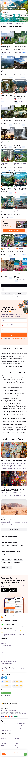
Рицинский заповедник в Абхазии (7, 72)
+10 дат (10, 147)
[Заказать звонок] (25, 2)
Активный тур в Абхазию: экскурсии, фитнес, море (7, 252)
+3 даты (11, 217)
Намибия (17, 747)
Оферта (2, 710)
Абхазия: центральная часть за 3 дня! (19, 121)
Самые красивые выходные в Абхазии (6, 274)
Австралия (3, 738)
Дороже (16, 28)
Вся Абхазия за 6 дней (6, 95)
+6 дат (2, 54)
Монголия (17, 743)
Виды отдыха (9, 15)
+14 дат (10, 278)
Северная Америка (6, 730)
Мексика (17, 738)
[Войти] (22, 2)
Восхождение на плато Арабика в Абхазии (6, 47)
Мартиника (17, 736)
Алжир (2, 745)
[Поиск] (18, 2)
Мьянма (16, 745)
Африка (3, 728)
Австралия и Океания (20, 723)
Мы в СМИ (3, 652)
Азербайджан (4, 743)
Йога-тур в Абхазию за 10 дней (20, 275)
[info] (22, 626)
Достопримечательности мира (8, 661)
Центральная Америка (20, 725)
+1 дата (23, 77)
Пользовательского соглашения (16, 338)
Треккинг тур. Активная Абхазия (20, 212)
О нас (2, 654)
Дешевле (12, 28)
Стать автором (5, 670)
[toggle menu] (2, 2)
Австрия (3, 740)
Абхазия (3, 736)
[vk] (2, 677)
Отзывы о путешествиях (7, 647)
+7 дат (10, 170)
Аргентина (3, 747)
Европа (3, 723)
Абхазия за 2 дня (18, 251)
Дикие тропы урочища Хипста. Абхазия (19, 72)
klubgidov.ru (24, 713)
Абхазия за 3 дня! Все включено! (6, 189)
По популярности (5, 28)
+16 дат (10, 125)
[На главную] (7, 2)
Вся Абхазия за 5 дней (19, 96)
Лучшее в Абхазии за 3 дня (6, 121)
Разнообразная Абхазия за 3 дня (7, 143)
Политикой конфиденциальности (15, 340)
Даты (3, 15)
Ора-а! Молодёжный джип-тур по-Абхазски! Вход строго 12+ (7, 212)
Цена (16, 15)
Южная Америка (19, 728)
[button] (2, 325)
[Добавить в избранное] (12, 32)
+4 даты (23, 52)
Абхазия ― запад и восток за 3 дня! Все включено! (19, 143)
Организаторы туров (6, 645)
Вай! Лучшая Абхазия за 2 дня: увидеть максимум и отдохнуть (20, 189)
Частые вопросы (5, 650)
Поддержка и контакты (6, 663)
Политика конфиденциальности (11, 710)
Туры (2, 641)
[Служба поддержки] (25, 754)
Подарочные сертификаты (7, 656)
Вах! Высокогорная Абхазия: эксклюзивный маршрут (20, 165)
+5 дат (23, 125)
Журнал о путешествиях (7, 659)
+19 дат (16, 102)
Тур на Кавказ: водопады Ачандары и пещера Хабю (20, 47)
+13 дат (24, 254)
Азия (2, 725)
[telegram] (5, 677)
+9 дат (2, 101)
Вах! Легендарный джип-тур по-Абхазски (7, 165)
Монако (16, 740)
